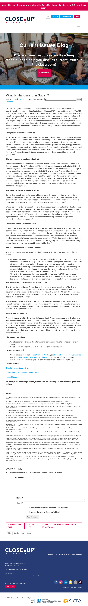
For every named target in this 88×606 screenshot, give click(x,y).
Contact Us (52, 554)
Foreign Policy (19, 533)
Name (19, 498)
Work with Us (64, 554)
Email (20, 503)
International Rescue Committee (67, 355)
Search (66, 587)
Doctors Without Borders (39, 355)
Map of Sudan (11, 377)
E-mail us (10, 586)
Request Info (66, 16)
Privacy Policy (76, 587)
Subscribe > (44, 72)
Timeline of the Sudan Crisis (17, 368)
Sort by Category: (36, 99)
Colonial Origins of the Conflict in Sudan (22, 372)
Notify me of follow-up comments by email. (50, 508)
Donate (55, 16)
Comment (19, 478)
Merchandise (77, 554)
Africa (9, 533)
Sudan (29, 533)
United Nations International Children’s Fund (35, 357)
